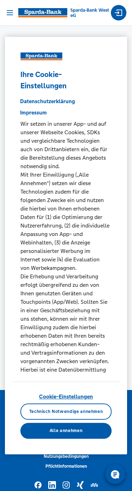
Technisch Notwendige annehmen (66, 411)
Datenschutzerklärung (47, 101)
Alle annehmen (66, 431)
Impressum (33, 112)
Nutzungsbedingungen (66, 456)
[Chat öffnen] (115, 474)
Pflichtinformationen (66, 466)
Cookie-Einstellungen (66, 396)
